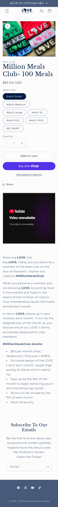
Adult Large (14, 112)
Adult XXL (13, 120)
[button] (7, 11)
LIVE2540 (22, 501)
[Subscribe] (47, 467)
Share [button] (9, 184)
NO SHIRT (13, 128)
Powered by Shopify (39, 501)
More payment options (29, 174)
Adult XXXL (36, 120)
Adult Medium (16, 104)
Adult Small (14, 96)
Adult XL (37, 112)
